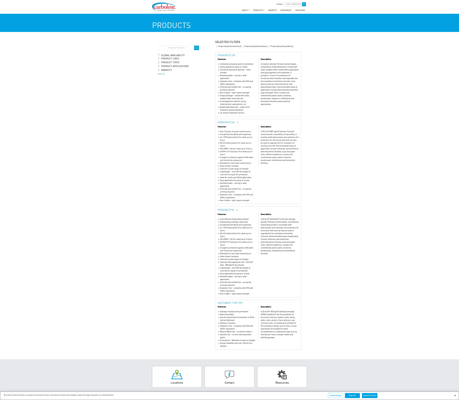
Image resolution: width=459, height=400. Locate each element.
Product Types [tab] (170, 62)
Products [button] (258, 10)
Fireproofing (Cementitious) (229, 46)
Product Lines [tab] (170, 59)
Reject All (352, 395)
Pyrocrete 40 (226, 210)
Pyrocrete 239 (226, 55)
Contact (279, 4)
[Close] (455, 395)
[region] (229, 396)
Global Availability (173, 55)
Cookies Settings (335, 395)
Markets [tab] (166, 70)
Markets (272, 10)
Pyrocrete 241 (226, 122)
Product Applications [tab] (175, 66)
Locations (300, 10)
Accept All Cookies (369, 395)
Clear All (161, 74)
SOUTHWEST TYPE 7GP (230, 303)
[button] (295, 4)
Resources (286, 10)
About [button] (245, 10)
